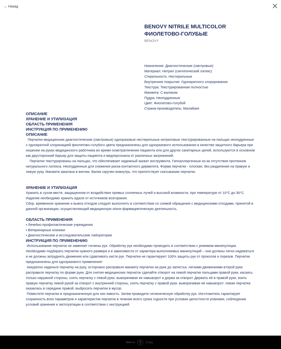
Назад (13, 6)
